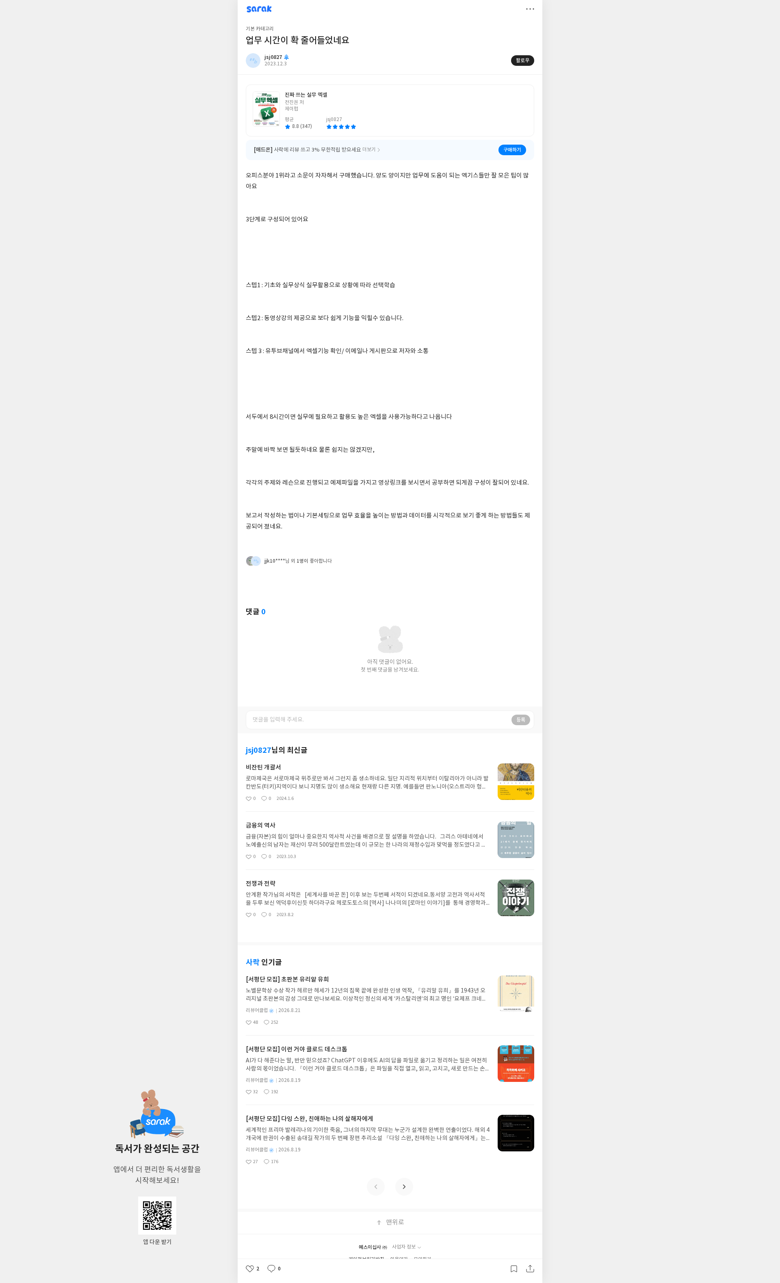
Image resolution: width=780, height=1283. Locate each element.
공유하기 (530, 1269)
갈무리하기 (514, 1269)
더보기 (530, 9)
